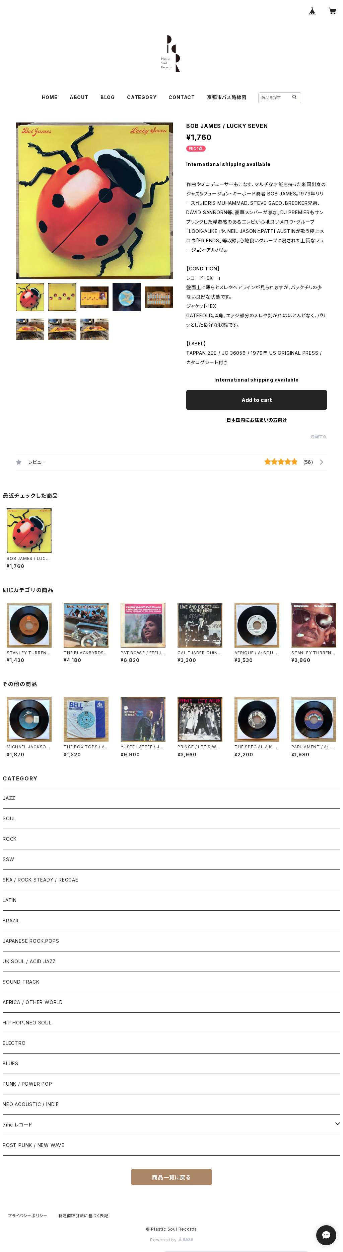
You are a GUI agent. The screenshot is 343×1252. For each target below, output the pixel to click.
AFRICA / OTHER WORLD (33, 1002)
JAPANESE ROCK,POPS (31, 941)
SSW (8, 859)
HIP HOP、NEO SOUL (27, 1022)
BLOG (107, 97)
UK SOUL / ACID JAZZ (29, 961)
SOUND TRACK (21, 982)
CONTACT (181, 97)
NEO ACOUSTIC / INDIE (31, 1104)
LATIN (10, 900)
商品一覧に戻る (171, 1177)
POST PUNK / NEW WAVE (34, 1145)
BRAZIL (11, 920)
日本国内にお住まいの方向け (256, 420)
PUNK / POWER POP (27, 1084)
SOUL (9, 818)
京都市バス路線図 (226, 97)
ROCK (10, 839)
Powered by (164, 1239)
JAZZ (9, 798)
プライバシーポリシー (28, 1215)
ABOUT (79, 97)
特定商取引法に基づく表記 (83, 1215)
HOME (50, 97)
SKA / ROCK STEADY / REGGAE (40, 880)
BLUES (10, 1063)
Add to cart (257, 400)
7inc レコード (17, 1125)
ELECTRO (14, 1043)
